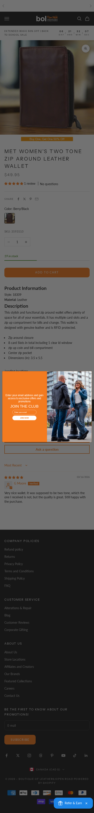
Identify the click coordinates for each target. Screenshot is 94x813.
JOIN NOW (24, 418)
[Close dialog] (89, 374)
